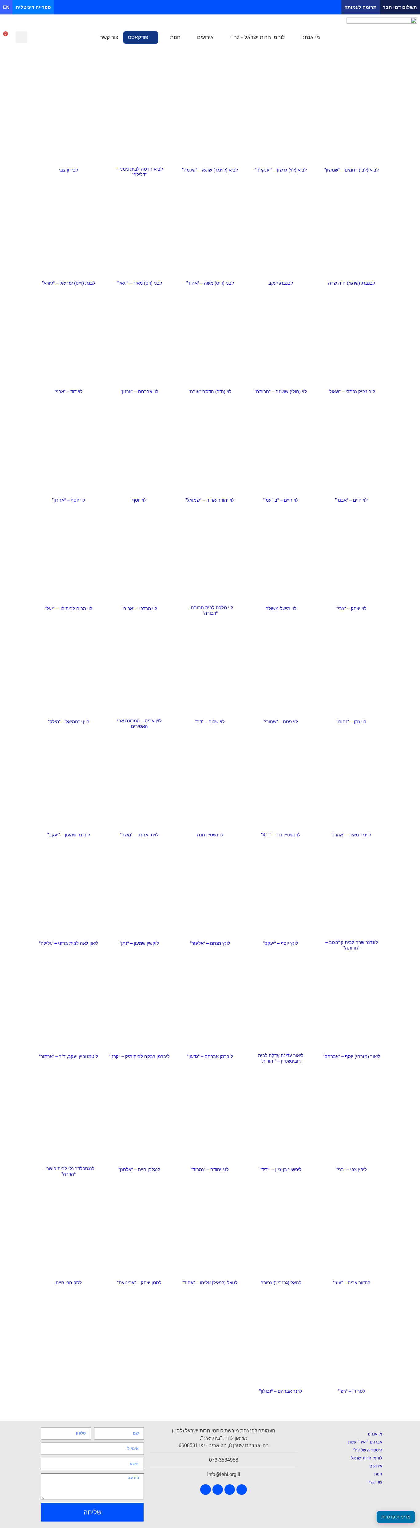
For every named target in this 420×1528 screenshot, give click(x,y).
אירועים (376, 1466)
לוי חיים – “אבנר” (351, 500)
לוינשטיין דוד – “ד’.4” (280, 834)
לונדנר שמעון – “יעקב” (68, 834)
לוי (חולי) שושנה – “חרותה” (281, 391)
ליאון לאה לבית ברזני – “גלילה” (68, 943)
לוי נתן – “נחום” (351, 721)
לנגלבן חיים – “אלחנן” (139, 1169)
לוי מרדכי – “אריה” (139, 608)
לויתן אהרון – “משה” (139, 834)
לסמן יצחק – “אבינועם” (139, 1282)
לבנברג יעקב (280, 283)
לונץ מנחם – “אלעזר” (210, 943)
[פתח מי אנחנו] (297, 37)
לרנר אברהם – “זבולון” (280, 1391)
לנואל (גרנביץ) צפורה (280, 1282)
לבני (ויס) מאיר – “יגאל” (139, 283)
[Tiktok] (200, 7)
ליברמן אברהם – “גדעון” (210, 1056)
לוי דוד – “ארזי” (68, 391)
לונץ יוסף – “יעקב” (280, 943)
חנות (378, 1474)
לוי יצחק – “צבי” (351, 608)
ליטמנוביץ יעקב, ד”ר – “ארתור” (68, 1056)
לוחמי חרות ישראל (366, 1458)
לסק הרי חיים (69, 1282)
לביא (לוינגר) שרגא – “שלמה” (210, 169)
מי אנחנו (375, 1434)
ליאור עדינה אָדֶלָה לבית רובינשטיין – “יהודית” (280, 1058)
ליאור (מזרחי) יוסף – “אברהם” (351, 1056)
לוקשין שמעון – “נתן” (139, 943)
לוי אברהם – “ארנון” (139, 391)
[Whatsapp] (191, 7)
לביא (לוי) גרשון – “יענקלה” (281, 169)
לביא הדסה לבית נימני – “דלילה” (139, 171)
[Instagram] (210, 7)
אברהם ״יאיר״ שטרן (365, 1442)
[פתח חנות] (165, 37)
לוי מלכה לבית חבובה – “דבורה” (210, 610)
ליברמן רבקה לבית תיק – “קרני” (139, 1056)
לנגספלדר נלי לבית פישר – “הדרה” (68, 1171)
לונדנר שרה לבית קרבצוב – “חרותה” (351, 945)
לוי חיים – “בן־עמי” (281, 500)
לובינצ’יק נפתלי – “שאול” (351, 391)
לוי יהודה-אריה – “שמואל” (210, 500)
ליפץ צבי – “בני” (351, 1169)
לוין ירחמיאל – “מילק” (68, 721)
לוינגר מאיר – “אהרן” (351, 834)
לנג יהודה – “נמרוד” (210, 1169)
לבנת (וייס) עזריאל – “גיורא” (68, 283)
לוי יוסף (139, 500)
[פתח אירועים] (193, 37)
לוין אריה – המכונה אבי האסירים (139, 723)
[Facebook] (228, 7)
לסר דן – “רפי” (351, 1391)
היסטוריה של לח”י (367, 1450)
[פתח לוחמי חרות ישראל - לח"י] (226, 37)
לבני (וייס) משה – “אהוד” (210, 283)
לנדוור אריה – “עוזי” (351, 1282)
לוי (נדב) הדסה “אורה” (210, 391)
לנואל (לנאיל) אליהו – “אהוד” (210, 1282)
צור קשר (375, 1482)
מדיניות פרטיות (395, 1516)
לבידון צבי (68, 169)
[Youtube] (219, 7)
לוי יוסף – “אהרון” (68, 500)
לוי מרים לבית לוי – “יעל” (68, 608)
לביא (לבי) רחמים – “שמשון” (351, 169)
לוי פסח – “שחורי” (280, 721)
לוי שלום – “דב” (210, 721)
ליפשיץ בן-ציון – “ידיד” (281, 1169)
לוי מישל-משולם (280, 608)
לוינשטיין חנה (210, 834)
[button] (21, 37)
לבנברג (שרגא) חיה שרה (351, 283)
